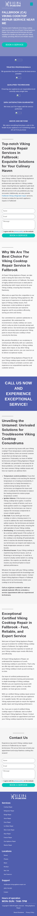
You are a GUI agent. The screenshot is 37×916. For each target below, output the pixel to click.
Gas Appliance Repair (10, 841)
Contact (6, 892)
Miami (5, 863)
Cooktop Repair (8, 807)
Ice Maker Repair (8, 826)
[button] (31, 4)
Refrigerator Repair (9, 811)
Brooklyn (6, 866)
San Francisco (8, 874)
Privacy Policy (30, 912)
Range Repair (7, 814)
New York (6, 870)
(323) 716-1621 (8, 888)
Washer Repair (8, 845)
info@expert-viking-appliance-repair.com (15, 884)
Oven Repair (7, 822)
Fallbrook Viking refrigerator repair (14, 196)
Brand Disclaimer (19, 912)
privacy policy (18, 231)
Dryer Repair (7, 833)
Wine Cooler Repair (9, 830)
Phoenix (6, 859)
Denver (6, 855)
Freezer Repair (8, 837)
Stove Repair (7, 818)
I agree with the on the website (18, 231)
